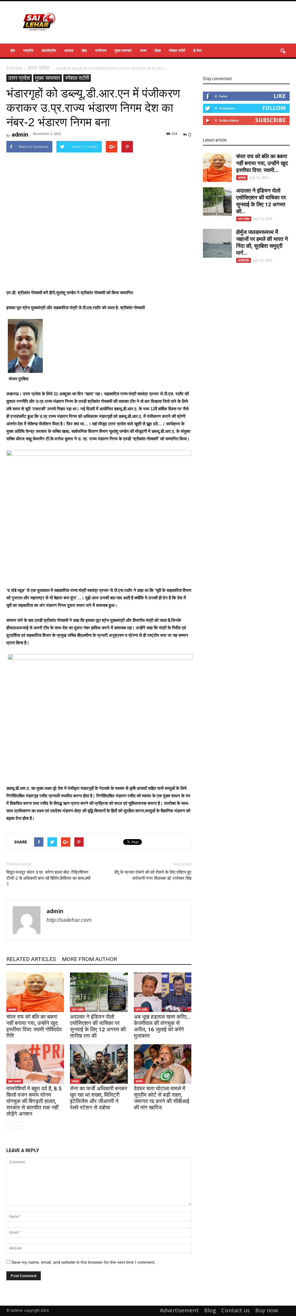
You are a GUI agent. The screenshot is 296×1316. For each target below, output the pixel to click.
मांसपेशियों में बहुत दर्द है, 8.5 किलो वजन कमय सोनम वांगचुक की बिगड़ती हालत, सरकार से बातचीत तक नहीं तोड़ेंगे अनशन (34, 1101)
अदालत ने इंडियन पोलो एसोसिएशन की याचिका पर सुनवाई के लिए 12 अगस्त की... (261, 201)
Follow (274, 108)
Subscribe (270, 120)
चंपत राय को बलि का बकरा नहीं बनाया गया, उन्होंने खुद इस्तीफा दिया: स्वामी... (262, 163)
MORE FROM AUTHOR (89, 959)
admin (20, 134)
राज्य (143, 50)
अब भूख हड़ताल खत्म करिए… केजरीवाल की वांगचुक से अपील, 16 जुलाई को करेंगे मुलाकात (162, 1026)
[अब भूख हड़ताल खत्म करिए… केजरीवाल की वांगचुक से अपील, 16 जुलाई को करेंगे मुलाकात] (162, 992)
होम (12, 50)
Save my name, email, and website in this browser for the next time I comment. (83, 1262)
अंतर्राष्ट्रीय (48, 50)
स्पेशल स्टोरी (177, 50)
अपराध (68, 50)
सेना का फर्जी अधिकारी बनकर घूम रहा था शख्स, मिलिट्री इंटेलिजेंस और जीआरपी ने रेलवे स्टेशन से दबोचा (98, 1098)
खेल (84, 50)
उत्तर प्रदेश (19, 78)
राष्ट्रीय (28, 50)
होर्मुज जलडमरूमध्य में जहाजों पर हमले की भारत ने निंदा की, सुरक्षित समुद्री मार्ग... (262, 242)
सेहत (157, 50)
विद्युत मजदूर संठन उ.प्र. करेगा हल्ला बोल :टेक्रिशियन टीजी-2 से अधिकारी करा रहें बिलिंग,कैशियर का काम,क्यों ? (48, 878)
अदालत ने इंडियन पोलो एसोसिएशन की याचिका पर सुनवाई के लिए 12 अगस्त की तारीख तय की (98, 1026)
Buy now (266, 1310)
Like (279, 96)
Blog (210, 1310)
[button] (283, 51)
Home (14, 67)
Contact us (235, 1310)
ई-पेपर (197, 50)
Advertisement (179, 1310)
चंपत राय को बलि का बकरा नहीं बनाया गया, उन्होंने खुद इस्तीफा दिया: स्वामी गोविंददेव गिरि (34, 1026)
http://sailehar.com (69, 920)
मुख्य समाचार (123, 50)
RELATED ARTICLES (31, 959)
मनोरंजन (100, 50)
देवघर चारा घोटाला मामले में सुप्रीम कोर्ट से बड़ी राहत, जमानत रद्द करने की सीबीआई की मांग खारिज (161, 1098)
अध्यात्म (12, 1009)
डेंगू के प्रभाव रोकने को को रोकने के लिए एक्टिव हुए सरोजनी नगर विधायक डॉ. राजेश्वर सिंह (152, 875)
